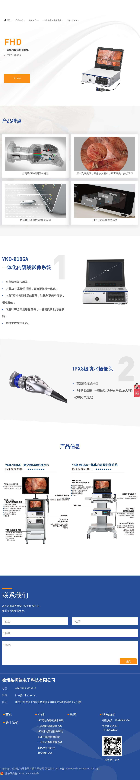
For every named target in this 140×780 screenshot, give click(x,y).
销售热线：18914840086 (116, 720)
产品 (41, 714)
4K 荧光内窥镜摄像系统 (51, 720)
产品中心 (19, 20)
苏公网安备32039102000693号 (22, 773)
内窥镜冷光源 (45, 753)
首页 (8, 20)
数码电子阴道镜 (46, 747)
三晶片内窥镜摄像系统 (50, 726)
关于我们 (12, 722)
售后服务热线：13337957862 (110, 728)
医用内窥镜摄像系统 (49, 736)
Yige (96, 768)
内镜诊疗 (33, 20)
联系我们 (108, 714)
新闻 (73, 714)
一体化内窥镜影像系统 (51, 20)
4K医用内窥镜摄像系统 (50, 731)
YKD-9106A (72, 20)
